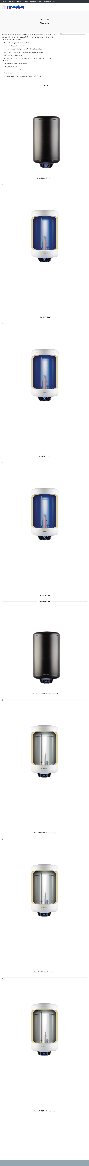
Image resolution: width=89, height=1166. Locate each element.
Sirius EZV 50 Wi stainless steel (44, 833)
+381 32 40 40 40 (18, 1)
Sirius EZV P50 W (44, 317)
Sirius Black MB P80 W (44, 178)
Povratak (46, 19)
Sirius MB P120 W (44, 595)
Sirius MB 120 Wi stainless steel (44, 1111)
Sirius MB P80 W (44, 456)
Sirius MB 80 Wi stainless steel (44, 972)
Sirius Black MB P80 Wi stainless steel (44, 694)
